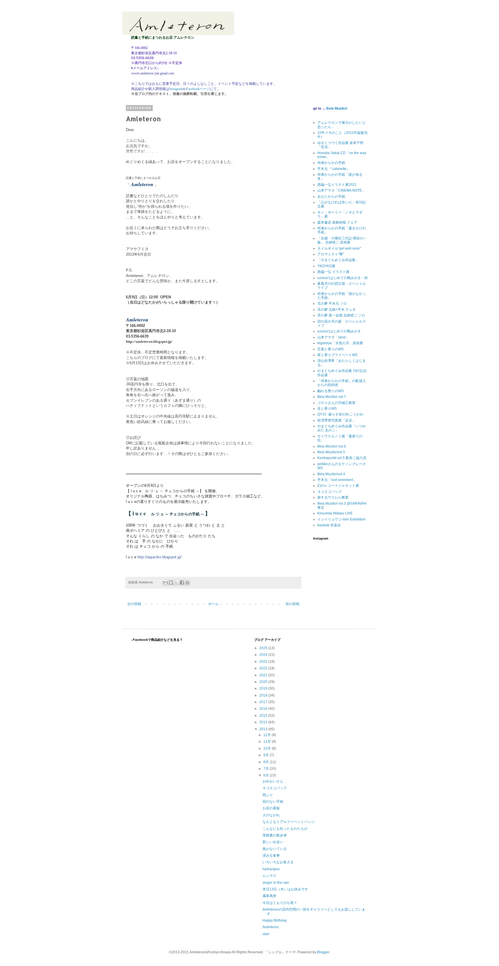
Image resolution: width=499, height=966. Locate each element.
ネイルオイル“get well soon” (339, 248)
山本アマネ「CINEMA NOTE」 (341, 190)
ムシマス (269, 876)
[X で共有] (176, 582)
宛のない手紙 (272, 802)
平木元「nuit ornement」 (336, 480)
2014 (263, 722)
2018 (263, 695)
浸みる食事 (271, 855)
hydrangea (271, 869)
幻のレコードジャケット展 (338, 486)
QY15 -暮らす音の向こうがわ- (340, 414)
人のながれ (271, 815)
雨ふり (267, 795)
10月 (267, 748)
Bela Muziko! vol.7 (331, 397)
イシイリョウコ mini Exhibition (341, 519)
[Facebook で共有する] (182, 582)
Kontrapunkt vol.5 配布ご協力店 (341, 458)
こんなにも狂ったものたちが (285, 829)
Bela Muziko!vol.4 (331, 474)
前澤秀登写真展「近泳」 (336, 420)
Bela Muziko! (336, 108)
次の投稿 (134, 604)
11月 (267, 742)
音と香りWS (327, 409)
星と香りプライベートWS (337, 355)
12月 (267, 735)
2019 (263, 688)
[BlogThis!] (171, 582)
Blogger (323, 952)
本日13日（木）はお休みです (285, 889)
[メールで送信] (165, 582)
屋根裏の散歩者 (274, 835)
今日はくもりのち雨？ (279, 903)
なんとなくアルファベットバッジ (288, 822)
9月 (266, 755)
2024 (263, 655)
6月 (266, 775)
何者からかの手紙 (331, 163)
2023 (263, 662)
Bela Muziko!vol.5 (331, 452)
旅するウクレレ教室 (333, 497)
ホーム (213, 604)
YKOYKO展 (326, 266)
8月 (266, 762)
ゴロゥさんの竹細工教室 (336, 403)
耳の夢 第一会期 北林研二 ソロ (341, 315)
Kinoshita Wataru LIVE (335, 513)
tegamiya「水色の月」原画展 (340, 343)
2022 (263, 668)
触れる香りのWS (330, 391)
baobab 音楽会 (329, 525)
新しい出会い (272, 842)
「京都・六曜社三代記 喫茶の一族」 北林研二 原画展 (342, 240)
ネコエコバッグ (329, 492)
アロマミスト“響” (330, 254)
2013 (263, 729)
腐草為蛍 (269, 896)
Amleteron (270, 927)
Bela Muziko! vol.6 (331, 446)
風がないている (274, 849)
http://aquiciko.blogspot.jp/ (159, 557)
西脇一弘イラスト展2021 (337, 185)
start (265, 934)
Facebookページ (198, 89)
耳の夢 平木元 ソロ (332, 304)
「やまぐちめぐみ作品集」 (338, 260)
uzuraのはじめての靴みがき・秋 (342, 278)
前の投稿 (292, 604)
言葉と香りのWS (330, 349)
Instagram (176, 89)
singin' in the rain (275, 883)
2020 (263, 682)
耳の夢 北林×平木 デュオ (336, 310)
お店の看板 (271, 808)
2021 (263, 675)
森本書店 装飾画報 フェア (337, 222)
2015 (263, 716)
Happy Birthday (274, 920)
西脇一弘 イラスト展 (333, 272)
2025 (263, 648)
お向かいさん (272, 781)
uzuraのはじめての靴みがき (339, 331)
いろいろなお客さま (278, 862)
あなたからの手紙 (331, 196)
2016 (263, 709)
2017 (263, 702)
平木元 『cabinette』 (333, 169)
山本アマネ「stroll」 (333, 337)
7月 (266, 769)
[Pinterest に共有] (187, 582)
